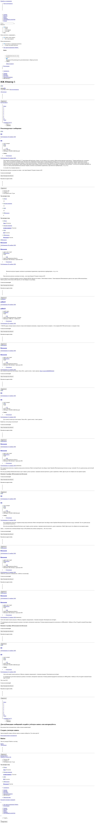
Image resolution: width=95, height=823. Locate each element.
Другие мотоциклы (14, 89)
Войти (8, 61)
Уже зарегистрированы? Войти (11, 47)
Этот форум (8, 30)
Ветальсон (6, 237)
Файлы (5, 17)
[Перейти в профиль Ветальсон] (6, 213)
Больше (5, 20)
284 (7, 257)
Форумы (5, 15)
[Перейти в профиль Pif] (2, 85)
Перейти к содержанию (6, 1)
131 (7, 148)
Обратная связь (7, 797)
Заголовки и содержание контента (13, 43)
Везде (6, 27)
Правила (5, 18)
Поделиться (3, 91)
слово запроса (10, 37)
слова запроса (9, 38)
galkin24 (3, 302)
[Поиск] (14, 23)
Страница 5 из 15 (7, 122)
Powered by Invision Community (8, 799)
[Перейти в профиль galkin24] (3, 299)
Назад (4, 106)
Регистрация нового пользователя (9, 735)
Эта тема (7, 31)
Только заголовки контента (11, 45)
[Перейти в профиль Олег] (5, 198)
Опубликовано (8, 136)
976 (7, 316)
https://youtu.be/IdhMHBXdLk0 (47, 371)
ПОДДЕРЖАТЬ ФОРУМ (9, 19)
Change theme (4, 821)
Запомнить (8, 60)
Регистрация (6, 66)
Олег (4, 223)
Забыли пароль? (10, 63)
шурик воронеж (7, 228)
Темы (6, 28)
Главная (5, 14)
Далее (4, 120)
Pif (4, 88)
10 (3, 118)
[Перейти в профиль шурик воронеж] (7, 203)
